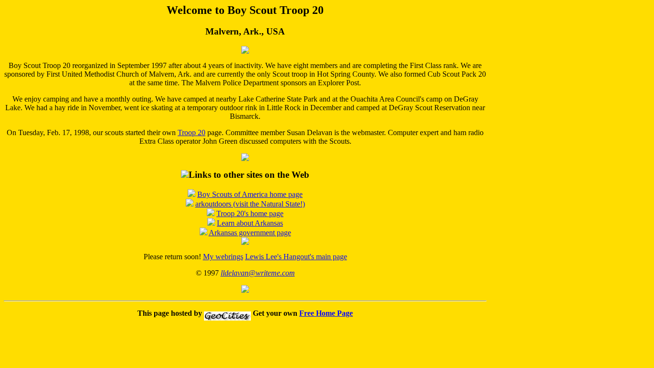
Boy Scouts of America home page (250, 194)
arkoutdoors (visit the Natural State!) (250, 204)
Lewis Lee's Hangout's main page (296, 257)
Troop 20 (191, 132)
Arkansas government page (250, 233)
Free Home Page (326, 313)
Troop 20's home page (249, 213)
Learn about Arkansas (250, 223)
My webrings (223, 257)
